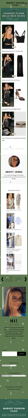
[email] (15, 181)
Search (4, 350)
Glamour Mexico (18, 279)
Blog (18, 401)
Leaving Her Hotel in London (9, 279)
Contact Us (17, 404)
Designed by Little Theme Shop (17, 415)
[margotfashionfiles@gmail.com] (14, 342)
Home (10, 401)
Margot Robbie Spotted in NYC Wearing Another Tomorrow (14, 251)
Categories (10, 402)
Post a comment (14, 19)
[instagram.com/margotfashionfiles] (10, 342)
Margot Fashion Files (15, 4)
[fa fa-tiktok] (10, 181)
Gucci (4, 138)
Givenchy (5, 109)
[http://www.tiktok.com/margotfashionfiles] (17, 342)
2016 (14, 10)
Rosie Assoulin (6, 51)
